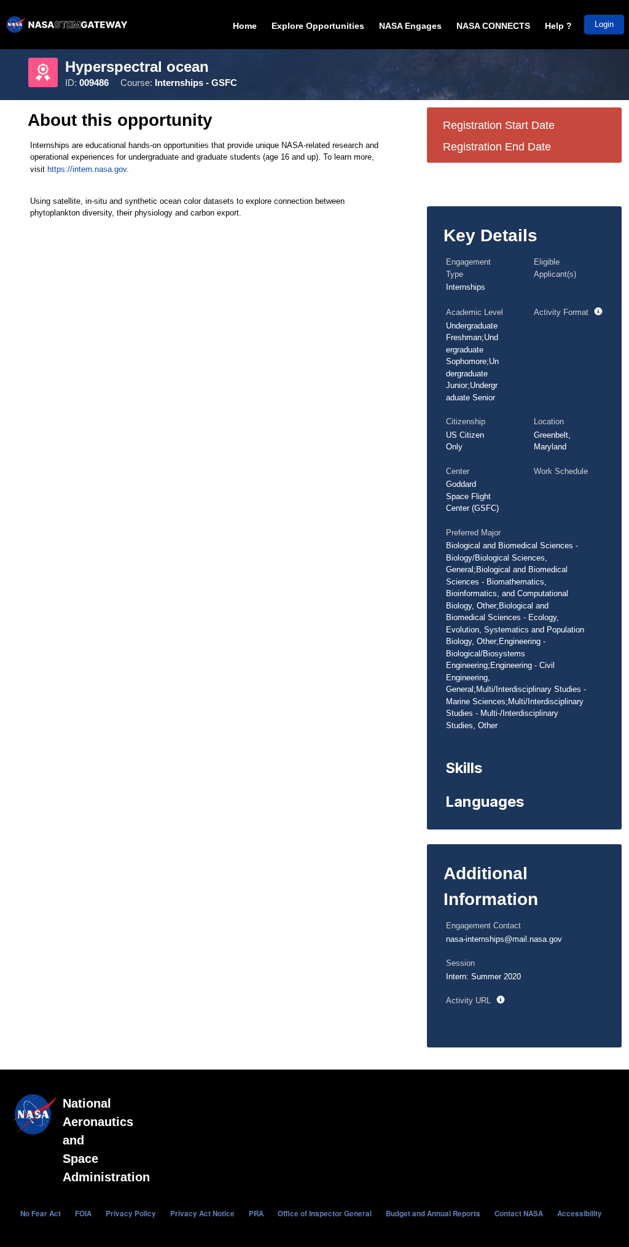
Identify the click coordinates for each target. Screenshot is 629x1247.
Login (604, 24)
